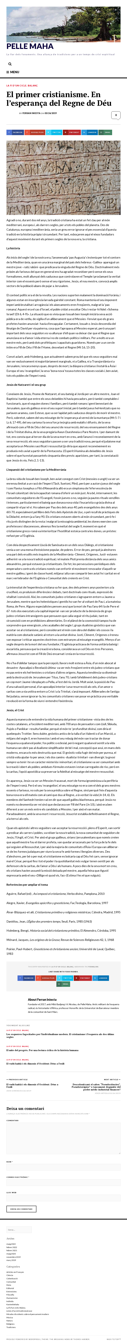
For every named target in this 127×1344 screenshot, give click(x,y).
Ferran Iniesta (31, 113)
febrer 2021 (11, 1250)
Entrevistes (11, 1291)
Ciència (9, 1275)
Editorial (10, 1288)
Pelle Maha (30, 46)
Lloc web (11, 1192)
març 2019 (11, 1260)
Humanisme (12, 1298)
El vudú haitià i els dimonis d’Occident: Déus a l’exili (35, 1063)
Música (9, 1317)
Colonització (12, 1278)
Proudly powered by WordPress (23, 1339)
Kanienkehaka (12, 1304)
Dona (8, 1285)
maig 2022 (11, 1244)
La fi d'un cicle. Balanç (22, 86)
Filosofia (10, 1294)
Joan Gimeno (13, 1091)
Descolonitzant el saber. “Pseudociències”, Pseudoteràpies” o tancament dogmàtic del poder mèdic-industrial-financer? (96, 1087)
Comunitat (11, 1282)
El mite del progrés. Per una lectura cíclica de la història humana (42, 1050)
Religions (10, 1324)
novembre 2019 (13, 1257)
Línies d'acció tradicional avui (19, 1311)
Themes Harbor (81, 1339)
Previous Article (18, 1079)
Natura (9, 1320)
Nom (9, 1162)
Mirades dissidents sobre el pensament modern (27, 1314)
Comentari (12, 1120)
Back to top (113, 1339)
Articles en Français (15, 1272)
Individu (10, 1301)
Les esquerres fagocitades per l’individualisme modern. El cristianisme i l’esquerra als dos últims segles (60, 1036)
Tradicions (11, 1327)
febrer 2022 (11, 1247)
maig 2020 (11, 1253)
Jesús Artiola (102, 1093)
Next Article (111, 1079)
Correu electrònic (17, 1177)
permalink (93, 967)
